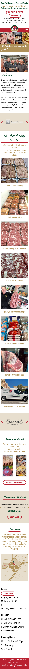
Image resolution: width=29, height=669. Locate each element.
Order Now (14, 16)
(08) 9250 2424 (14, 12)
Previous (2, 119)
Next (27, 119)
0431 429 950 (10, 601)
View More (14, 517)
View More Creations (14, 479)
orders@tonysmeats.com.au (13, 608)
